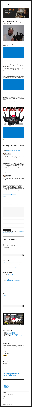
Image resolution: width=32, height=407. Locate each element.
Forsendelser (5, 400)
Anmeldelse (17, 139)
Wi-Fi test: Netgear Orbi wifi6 (8, 374)
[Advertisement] (13, 52)
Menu (27, 5)
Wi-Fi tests (5, 402)
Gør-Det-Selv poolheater (11, 274)
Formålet (4, 392)
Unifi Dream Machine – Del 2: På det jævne (13, 280)
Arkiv (4, 396)
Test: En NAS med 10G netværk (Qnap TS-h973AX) (12, 264)
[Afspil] (4, 324)
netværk (20, 139)
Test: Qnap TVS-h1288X (7, 263)
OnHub (6, 60)
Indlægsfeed (6, 297)
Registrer (5, 295)
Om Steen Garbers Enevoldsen (8, 394)
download (4, 398)
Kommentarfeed (6, 298)
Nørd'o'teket (6, 5)
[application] (13, 319)
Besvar (4, 172)
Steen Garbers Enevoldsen (7, 139)
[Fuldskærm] (23, 324)
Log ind (5, 296)
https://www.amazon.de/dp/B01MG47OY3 (9, 194)
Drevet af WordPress (9, 404)
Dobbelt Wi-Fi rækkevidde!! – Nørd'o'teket (13, 150)
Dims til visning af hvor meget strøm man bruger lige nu (12, 262)
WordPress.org (6, 387)
